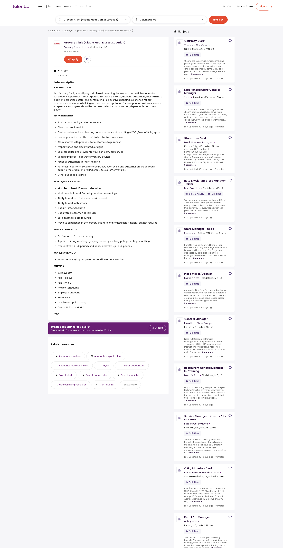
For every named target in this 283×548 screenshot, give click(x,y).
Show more (130, 384)
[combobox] (93, 19)
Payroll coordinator (96, 375)
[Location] (167, 19)
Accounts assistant (70, 356)
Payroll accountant (134, 365)
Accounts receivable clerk (74, 365)
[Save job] (87, 59)
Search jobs (54, 31)
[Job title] (90, 19)
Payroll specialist (130, 375)
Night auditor (107, 384)
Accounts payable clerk (107, 356)
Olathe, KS (69, 31)
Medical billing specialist (72, 384)
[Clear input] (125, 19)
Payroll (105, 365)
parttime (81, 31)
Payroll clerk (65, 375)
